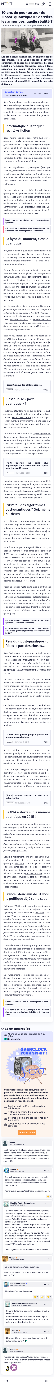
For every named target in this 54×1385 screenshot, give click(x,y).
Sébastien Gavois (14, 92)
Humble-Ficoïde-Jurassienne (22, 1203)
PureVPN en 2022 (19, 319)
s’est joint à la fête (33, 873)
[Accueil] (6, 4)
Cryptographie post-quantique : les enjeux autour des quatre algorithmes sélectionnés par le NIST (27, 630)
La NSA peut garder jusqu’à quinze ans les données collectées (27, 735)
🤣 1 (49, 1297)
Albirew (12, 1258)
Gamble (12, 1142)
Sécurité (10, 803)
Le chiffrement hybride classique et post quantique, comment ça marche (27, 621)
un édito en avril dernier (21, 345)
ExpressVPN (32, 316)
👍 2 (49, 1196)
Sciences (10, 473)
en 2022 (40, 912)
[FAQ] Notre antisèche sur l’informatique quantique (27, 221)
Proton (44, 316)
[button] (50, 4)
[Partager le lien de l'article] (7, 1381)
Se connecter (14, 1039)
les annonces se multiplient (25, 286)
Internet (10, 390)
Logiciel (10, 742)
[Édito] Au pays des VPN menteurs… (24, 385)
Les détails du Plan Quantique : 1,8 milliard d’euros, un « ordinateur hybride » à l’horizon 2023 (27, 1012)
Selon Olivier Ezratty (22, 417)
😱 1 (42, 1297)
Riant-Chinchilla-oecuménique (24, 1303)
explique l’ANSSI (19, 850)
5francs (12, 1349)
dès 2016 (19, 863)
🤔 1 (36, 1297)
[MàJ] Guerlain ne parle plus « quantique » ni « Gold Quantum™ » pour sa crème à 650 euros (27, 465)
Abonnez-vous (27, 1132)
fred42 (13, 1169)
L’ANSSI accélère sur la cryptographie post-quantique (27, 1003)
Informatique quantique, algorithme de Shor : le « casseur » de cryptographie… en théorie (27, 229)
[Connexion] (43, 4)
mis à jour (26, 915)
